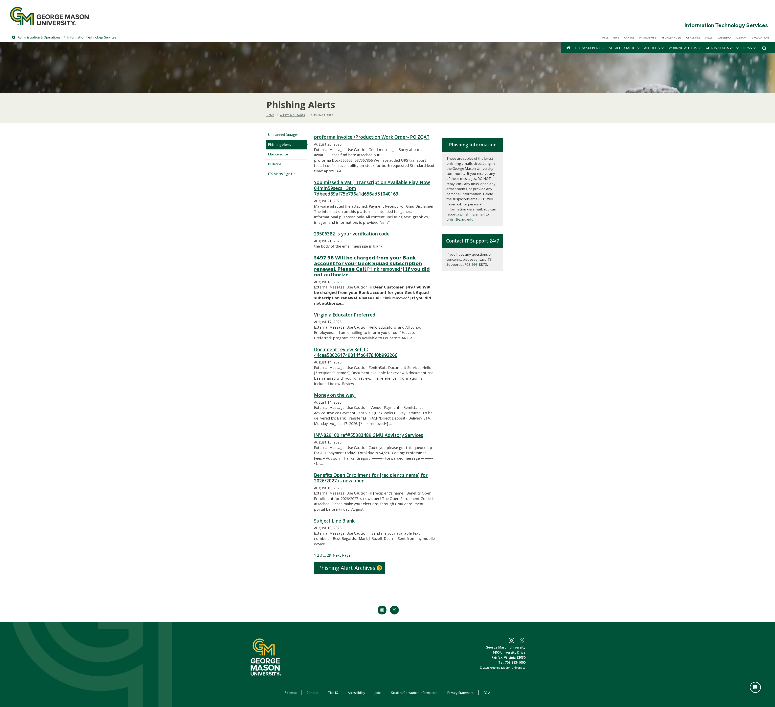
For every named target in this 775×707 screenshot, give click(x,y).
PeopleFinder (671, 37)
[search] (764, 49)
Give (616, 37)
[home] (568, 48)
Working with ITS (683, 48)
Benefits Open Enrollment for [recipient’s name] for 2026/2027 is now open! (371, 478)
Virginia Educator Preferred (344, 315)
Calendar (724, 37)
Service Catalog (622, 48)
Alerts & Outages (720, 48)
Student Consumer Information (414, 692)
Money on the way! (335, 395)
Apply (604, 37)
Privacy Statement (460, 692)
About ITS (652, 48)
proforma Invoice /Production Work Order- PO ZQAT (371, 137)
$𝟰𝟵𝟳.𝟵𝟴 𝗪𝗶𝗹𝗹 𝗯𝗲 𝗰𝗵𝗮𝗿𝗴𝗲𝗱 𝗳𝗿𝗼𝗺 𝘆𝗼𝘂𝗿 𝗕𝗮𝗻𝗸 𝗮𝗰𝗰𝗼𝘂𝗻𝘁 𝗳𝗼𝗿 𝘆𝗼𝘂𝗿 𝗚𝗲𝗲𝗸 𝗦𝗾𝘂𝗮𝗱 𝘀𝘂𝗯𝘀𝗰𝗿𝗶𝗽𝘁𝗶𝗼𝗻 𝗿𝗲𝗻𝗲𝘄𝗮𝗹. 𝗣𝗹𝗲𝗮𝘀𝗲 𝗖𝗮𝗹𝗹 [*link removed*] (372, 266)
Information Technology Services (726, 25)
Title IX (333, 692)
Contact (312, 692)
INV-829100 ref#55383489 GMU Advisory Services (368, 435)
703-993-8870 (475, 264)
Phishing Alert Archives (346, 568)
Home (270, 115)
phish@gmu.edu (459, 219)
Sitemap (291, 692)
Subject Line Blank (334, 521)
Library (741, 37)
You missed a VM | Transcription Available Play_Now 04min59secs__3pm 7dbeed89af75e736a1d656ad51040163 (372, 188)
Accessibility (356, 692)
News (709, 37)
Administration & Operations (38, 37)
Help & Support (587, 48)
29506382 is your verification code (352, 234)
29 (329, 555)
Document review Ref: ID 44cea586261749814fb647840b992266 (355, 352)
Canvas (629, 37)
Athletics (693, 37)
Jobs (378, 692)
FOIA (486, 692)
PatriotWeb (647, 37)
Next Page (342, 555)
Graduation (760, 37)
